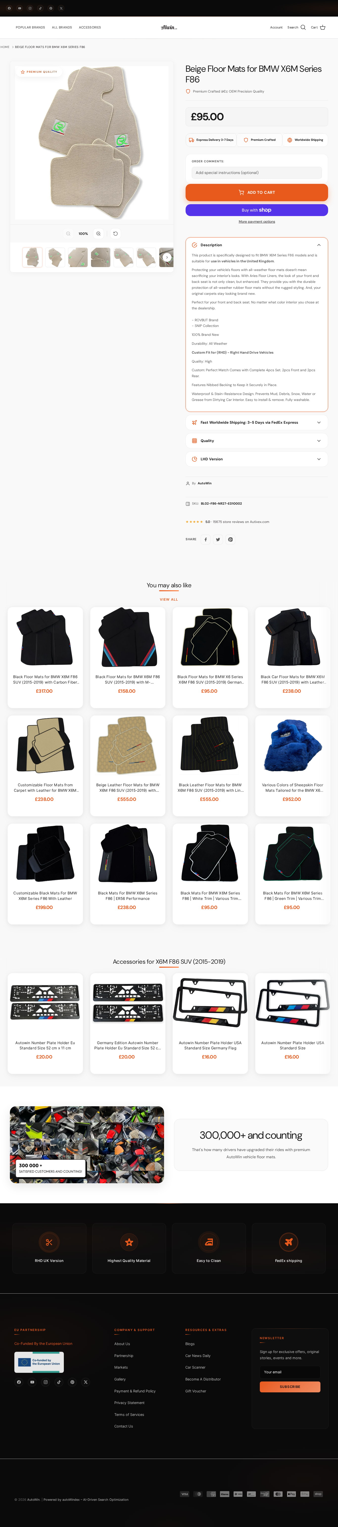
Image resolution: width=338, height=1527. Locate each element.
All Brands (62, 27)
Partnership (123, 1356)
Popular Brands (30, 27)
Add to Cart (261, 192)
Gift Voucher (195, 1391)
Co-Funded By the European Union (43, 1343)
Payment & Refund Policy (135, 1391)
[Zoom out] (68, 233)
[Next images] (167, 257)
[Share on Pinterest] (230, 539)
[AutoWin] (169, 27)
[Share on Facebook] (206, 539)
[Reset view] (115, 233)
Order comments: (208, 161)
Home (5, 47)
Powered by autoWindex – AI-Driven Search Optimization (86, 1500)
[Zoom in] (98, 233)
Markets (121, 1367)
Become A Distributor (203, 1379)
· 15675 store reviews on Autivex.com (237, 522)
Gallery (120, 1379)
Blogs (190, 1344)
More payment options (257, 222)
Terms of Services (129, 1414)
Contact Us (123, 1426)
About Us (122, 1344)
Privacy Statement (129, 1403)
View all (169, 599)
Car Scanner (195, 1367)
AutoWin (33, 1500)
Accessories (90, 27)
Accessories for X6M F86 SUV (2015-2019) (169, 962)
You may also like (169, 585)
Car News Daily (198, 1356)
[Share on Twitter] (218, 539)
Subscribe (290, 1387)
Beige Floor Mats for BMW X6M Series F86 (50, 47)
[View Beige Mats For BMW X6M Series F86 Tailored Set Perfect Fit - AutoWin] (32, 257)
